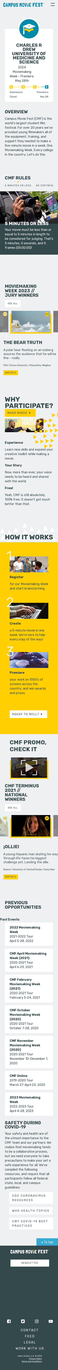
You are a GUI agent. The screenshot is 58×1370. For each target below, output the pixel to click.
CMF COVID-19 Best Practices (30, 1224)
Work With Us (30, 1348)
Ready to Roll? (25, 714)
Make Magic (17, 413)
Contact (30, 1330)
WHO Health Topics (30, 1210)
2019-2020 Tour (21, 1080)
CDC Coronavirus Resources (29, 1198)
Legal (30, 1342)
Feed (30, 1336)
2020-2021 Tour (21, 962)
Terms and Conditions (32, 1361)
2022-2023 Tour (22, 1106)
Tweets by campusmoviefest (27, 1272)
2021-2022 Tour (21, 936)
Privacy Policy (35, 1359)
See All (13, 303)
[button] (53, 5)
